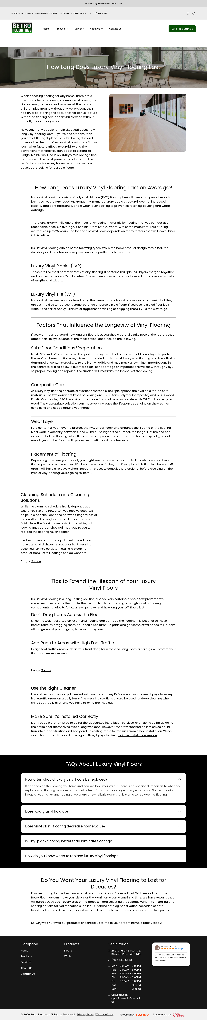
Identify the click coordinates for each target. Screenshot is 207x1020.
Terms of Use (104, 1014)
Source (46, 670)
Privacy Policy (85, 1014)
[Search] (194, 13)
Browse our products (65, 923)
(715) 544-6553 (100, 13)
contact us (92, 923)
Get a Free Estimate (182, 28)
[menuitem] (46, 29)
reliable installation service (137, 735)
